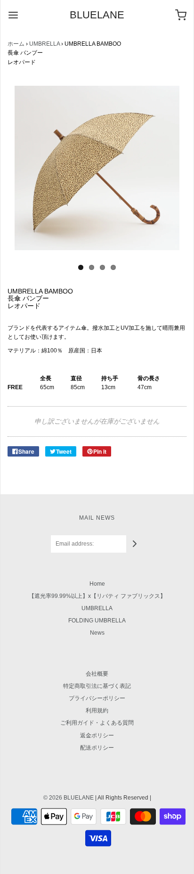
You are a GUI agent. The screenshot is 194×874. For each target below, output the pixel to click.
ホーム (16, 44)
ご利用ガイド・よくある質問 (97, 722)
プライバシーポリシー (97, 698)
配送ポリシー (97, 747)
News (97, 632)
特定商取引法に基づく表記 (97, 686)
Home (97, 583)
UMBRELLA (44, 44)
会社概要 (97, 673)
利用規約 (97, 710)
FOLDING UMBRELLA (97, 620)
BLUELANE (97, 15)
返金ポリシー (97, 735)
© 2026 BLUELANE (68, 797)
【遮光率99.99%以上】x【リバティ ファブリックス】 (97, 596)
